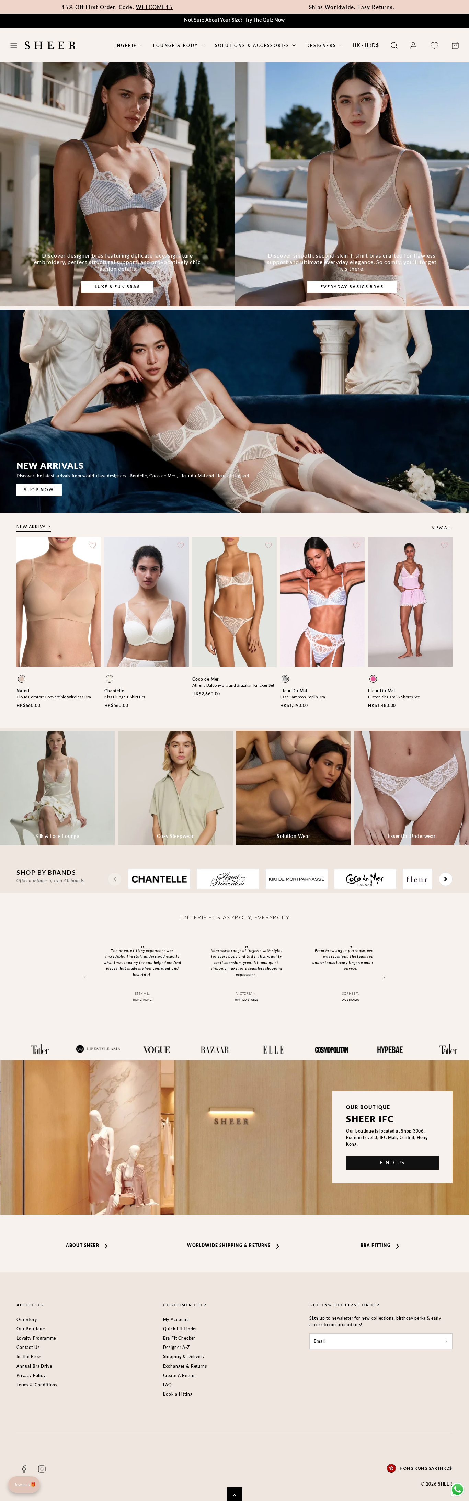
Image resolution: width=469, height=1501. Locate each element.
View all (442, 527)
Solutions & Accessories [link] (252, 45)
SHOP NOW (39, 489)
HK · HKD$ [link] (366, 45)
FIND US (392, 1162)
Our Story (26, 1319)
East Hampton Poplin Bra (302, 697)
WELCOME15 (154, 7)
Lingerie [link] (124, 45)
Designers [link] (321, 45)
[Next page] (446, 879)
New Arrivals (33, 527)
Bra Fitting (376, 1245)
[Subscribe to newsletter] (446, 1341)
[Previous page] (115, 879)
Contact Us (27, 1347)
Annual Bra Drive (34, 1366)
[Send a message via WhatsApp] (457, 1489)
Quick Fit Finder (180, 1328)
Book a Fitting (178, 1394)
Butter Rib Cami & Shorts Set (394, 697)
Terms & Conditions (36, 1384)
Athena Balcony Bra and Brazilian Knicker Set (233, 685)
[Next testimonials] (384, 977)
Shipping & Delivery (184, 1356)
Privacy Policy (31, 1375)
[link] (413, 45)
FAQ (167, 1384)
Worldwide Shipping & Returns (229, 1245)
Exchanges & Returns (185, 1366)
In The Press (29, 1356)
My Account (175, 1319)
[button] (13, 45)
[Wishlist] (434, 45)
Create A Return (179, 1375)
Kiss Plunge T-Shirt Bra (125, 697)
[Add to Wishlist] (92, 545)
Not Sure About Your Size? (234, 20)
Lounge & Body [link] (175, 45)
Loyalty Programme (36, 1338)
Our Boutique (30, 1328)
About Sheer (82, 1245)
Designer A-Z (176, 1347)
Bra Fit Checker (179, 1338)
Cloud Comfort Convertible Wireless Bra (53, 697)
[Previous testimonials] (85, 977)
